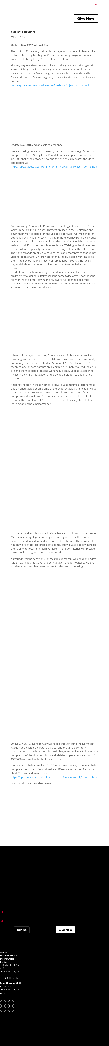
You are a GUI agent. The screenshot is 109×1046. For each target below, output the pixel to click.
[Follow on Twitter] (3, 1009)
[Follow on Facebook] (3, 1003)
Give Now (85, 18)
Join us (22, 930)
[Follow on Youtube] (11, 1009)
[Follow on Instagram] (11, 1003)
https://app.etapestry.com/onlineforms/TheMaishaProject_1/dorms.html (50, 85)
